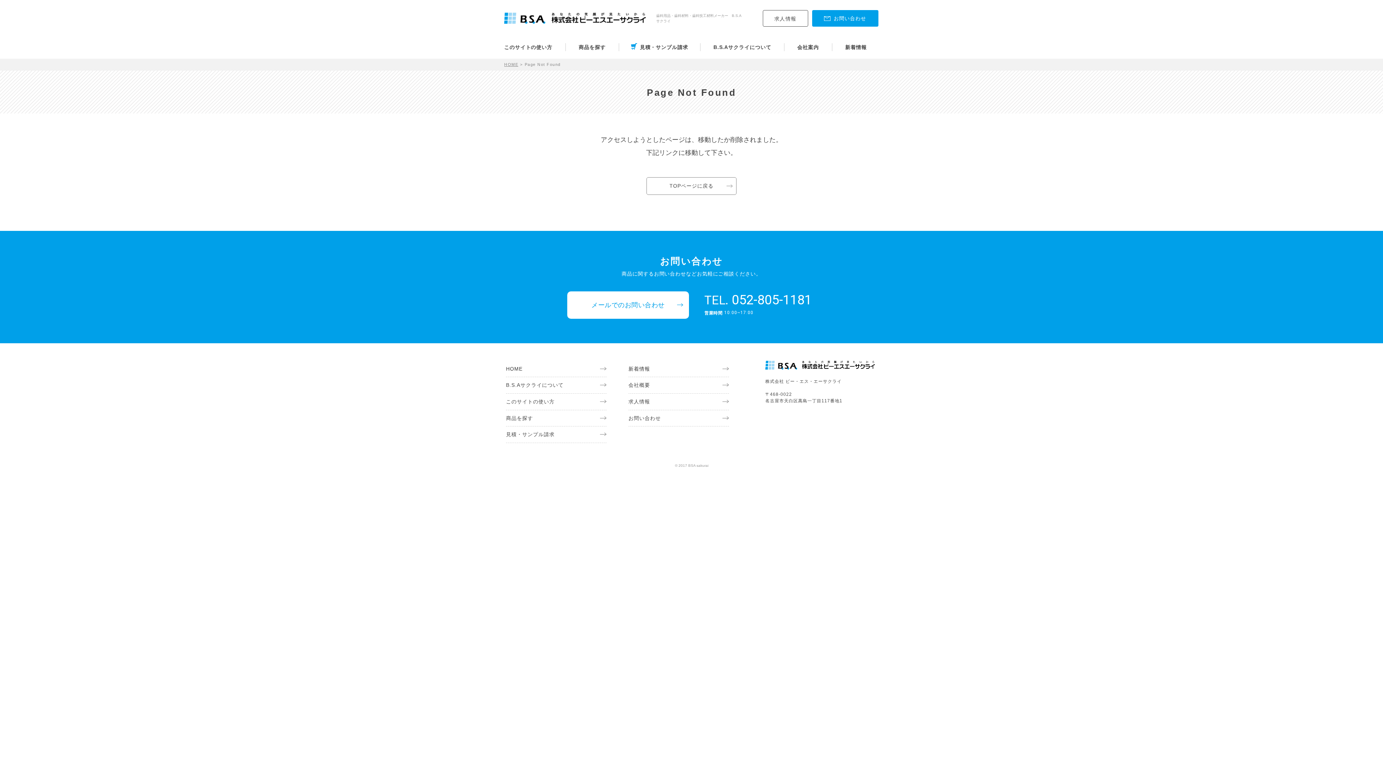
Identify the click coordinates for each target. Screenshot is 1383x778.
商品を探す (592, 47)
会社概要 (639, 385)
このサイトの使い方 (528, 47)
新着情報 (856, 47)
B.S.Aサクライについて (742, 47)
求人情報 (785, 19)
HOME (511, 64)
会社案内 (808, 47)
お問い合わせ (644, 418)
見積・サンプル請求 (664, 47)
